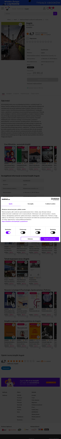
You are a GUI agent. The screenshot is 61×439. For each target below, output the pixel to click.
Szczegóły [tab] (30, 203)
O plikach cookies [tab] (50, 203)
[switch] (23, 232)
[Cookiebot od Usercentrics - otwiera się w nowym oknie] (52, 199)
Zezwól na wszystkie (49, 239)
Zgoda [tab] (10, 203)
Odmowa (30, 239)
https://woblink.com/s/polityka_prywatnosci (15, 221)
